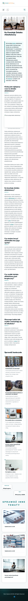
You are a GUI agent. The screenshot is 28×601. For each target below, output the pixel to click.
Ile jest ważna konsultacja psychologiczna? (12, 445)
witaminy (10, 78)
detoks (14, 43)
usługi (11, 224)
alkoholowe (11, 198)
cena (9, 220)
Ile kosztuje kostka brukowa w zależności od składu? (13, 393)
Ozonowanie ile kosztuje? (12, 368)
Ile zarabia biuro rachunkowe (13, 420)
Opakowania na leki (10, 526)
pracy (15, 341)
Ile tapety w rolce (10, 472)
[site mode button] (7, 9)
